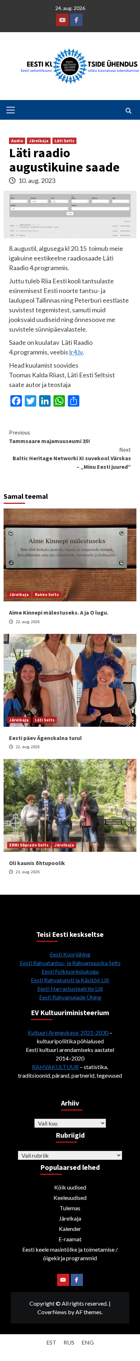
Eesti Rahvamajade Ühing (70, 997)
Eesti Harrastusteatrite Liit (70, 988)
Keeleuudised (70, 1197)
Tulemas (70, 1207)
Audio (17, 140)
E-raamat (70, 1239)
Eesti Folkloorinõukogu (70, 971)
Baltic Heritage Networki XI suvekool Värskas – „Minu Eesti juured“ (72, 458)
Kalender (70, 1228)
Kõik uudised (70, 1187)
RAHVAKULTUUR (55, 1066)
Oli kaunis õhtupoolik (37, 862)
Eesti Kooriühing (70, 954)
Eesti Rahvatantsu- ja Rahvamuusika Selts (70, 962)
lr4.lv (76, 352)
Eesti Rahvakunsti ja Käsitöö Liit (70, 980)
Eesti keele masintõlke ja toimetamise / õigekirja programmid (70, 1253)
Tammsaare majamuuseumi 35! (49, 436)
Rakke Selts (47, 594)
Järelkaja (38, 140)
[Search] (128, 111)
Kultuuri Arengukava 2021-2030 (68, 1032)
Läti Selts (64, 140)
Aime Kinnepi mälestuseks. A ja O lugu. (58, 612)
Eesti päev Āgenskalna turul (45, 737)
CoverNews (52, 1311)
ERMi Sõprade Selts (28, 845)
